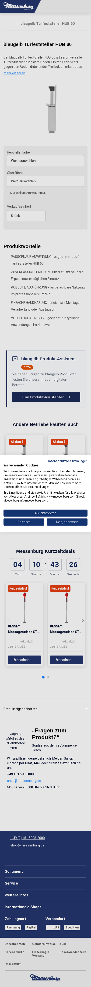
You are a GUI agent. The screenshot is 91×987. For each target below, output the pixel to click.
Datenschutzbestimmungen (67, 461)
